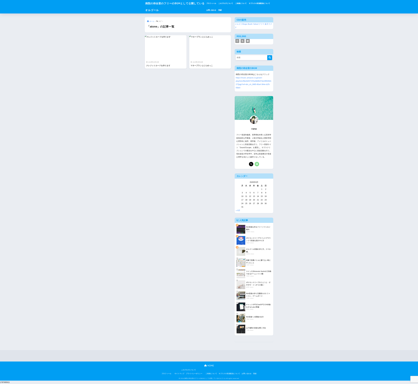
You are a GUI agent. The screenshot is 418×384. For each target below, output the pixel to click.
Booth (250, 24)
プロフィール (211, 3)
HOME (210, 365)
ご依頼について (241, 3)
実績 (220, 10)
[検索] (269, 57)
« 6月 (238, 210)
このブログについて (225, 3)
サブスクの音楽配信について (259, 3)
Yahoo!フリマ (258, 24)
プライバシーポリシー (194, 373)
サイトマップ (179, 373)
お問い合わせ (211, 10)
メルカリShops (241, 24)
